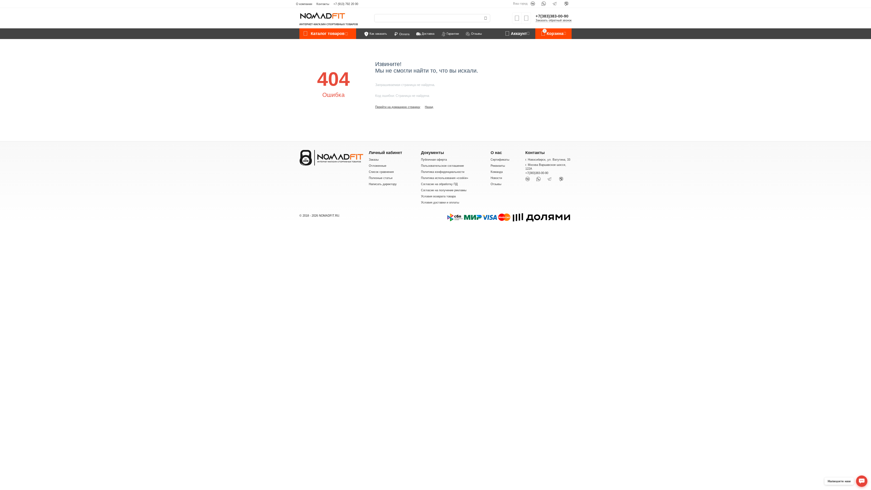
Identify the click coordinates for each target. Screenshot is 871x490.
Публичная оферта (434, 159)
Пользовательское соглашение (442, 165)
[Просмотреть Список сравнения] (526, 19)
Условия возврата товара (438, 196)
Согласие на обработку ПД (439, 184)
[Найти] (485, 18)
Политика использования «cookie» (444, 178)
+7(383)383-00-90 (552, 16)
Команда (497, 172)
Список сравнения (381, 172)
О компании (304, 4)
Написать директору (383, 184)
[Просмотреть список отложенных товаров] (517, 19)
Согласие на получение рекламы (443, 190)
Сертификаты (500, 159)
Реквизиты (498, 165)
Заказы (374, 159)
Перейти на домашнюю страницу (397, 107)
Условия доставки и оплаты (440, 202)
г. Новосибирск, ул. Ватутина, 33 (547, 159)
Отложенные (377, 165)
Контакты (322, 4)
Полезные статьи (380, 178)
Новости (496, 178)
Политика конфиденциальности (442, 172)
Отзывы (496, 184)
